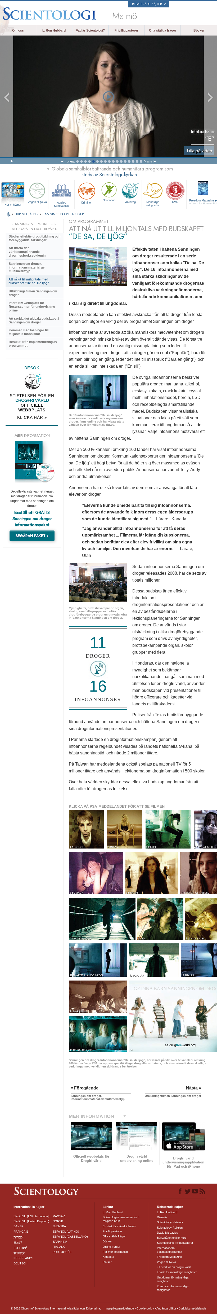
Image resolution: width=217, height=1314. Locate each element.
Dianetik (162, 1217)
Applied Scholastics (61, 204)
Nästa (148, 161)
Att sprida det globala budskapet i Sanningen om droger (34, 320)
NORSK (58, 1221)
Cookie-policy (145, 1308)
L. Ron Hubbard (54, 30)
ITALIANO (59, 1246)
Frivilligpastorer (126, 30)
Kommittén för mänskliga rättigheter (172, 1288)
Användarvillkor (166, 1308)
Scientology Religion (170, 1227)
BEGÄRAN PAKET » (32, 535)
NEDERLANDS (23, 1258)
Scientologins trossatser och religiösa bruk (121, 1219)
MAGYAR (59, 1216)
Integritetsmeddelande (120, 1308)
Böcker (199, 30)
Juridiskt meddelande (192, 1308)
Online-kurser (111, 1246)
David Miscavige (167, 1232)
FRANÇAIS (20, 1231)
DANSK (18, 1226)
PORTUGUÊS (62, 1252)
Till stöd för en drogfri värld (174, 1267)
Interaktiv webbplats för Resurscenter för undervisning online (32, 306)
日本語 (17, 1242)
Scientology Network (170, 1222)
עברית (18, 1237)
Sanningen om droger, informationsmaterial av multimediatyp (27, 267)
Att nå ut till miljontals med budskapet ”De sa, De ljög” (28, 281)
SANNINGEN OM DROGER (63, 214)
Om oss (18, 30)
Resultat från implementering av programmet (33, 344)
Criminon (86, 202)
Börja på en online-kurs (172, 1237)
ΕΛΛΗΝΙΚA (60, 1241)
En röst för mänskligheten (119, 1226)
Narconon (109, 200)
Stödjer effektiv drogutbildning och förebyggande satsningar (34, 238)
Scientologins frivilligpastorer (175, 1242)
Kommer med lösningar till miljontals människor (28, 332)
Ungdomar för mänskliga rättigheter (172, 1279)
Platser (107, 1262)
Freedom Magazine (169, 1256)
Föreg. (70, 161)
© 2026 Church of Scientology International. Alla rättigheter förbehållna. (56, 1308)
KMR (175, 202)
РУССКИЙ (20, 1248)
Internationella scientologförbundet (169, 1249)
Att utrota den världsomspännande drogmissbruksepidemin (27, 251)
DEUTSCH (20, 1263)
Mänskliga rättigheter (152, 203)
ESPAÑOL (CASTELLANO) (70, 1236)
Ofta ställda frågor (162, 30)
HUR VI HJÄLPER (27, 214)
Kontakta (108, 1256)
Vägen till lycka (37, 202)
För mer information (115, 1251)
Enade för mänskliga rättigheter (177, 1272)
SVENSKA (59, 1226)
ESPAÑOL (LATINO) (66, 1231)
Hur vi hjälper (12, 204)
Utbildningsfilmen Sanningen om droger (33, 293)
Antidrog (130, 202)
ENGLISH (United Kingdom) (31, 1221)
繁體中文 (19, 1253)
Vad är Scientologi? (90, 30)
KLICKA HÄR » (32, 417)
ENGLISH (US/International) (31, 1216)
